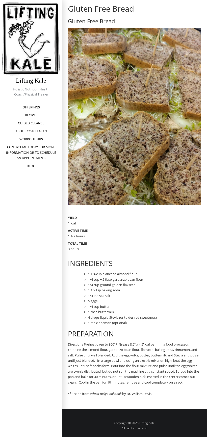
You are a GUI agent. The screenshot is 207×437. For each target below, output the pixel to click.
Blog (31, 166)
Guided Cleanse (31, 123)
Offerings (31, 107)
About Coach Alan (31, 131)
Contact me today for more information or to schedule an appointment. (31, 152)
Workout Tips (31, 139)
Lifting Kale (31, 80)
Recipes (31, 115)
